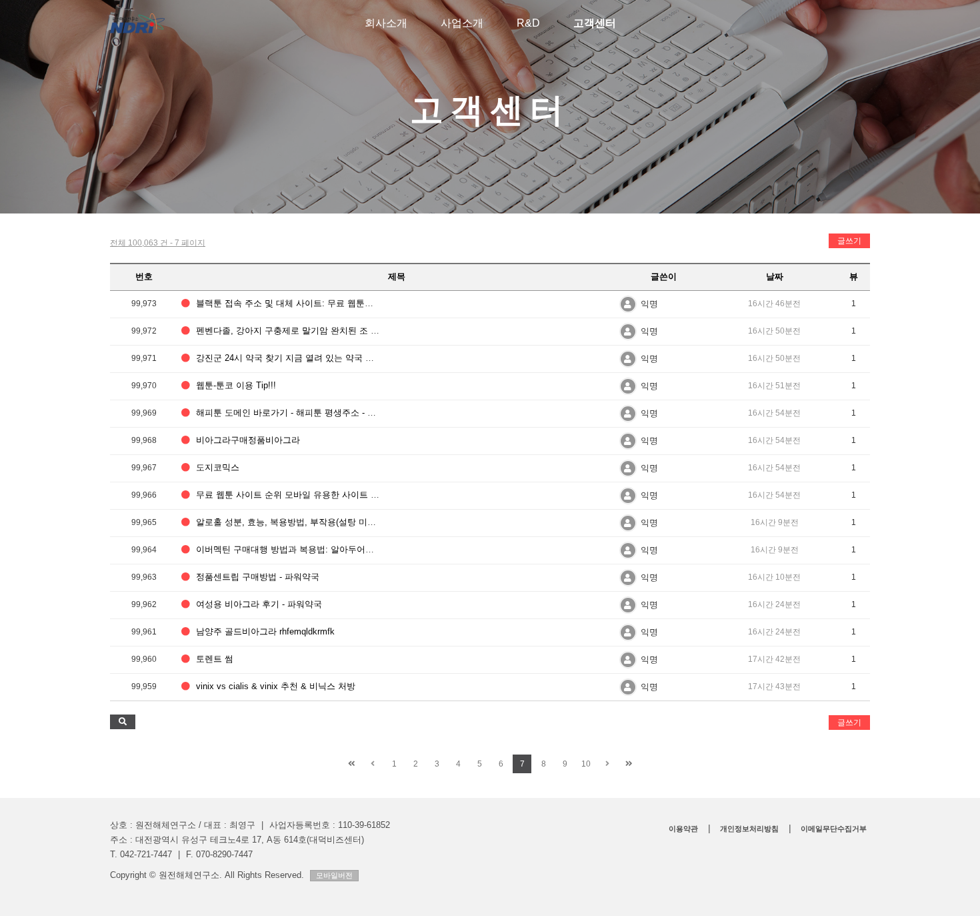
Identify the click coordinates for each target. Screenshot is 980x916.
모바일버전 (334, 875)
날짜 (774, 277)
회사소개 (386, 23)
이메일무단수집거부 (834, 829)
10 (586, 764)
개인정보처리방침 (749, 829)
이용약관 (683, 829)
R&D (528, 23)
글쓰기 (849, 241)
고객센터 (594, 23)
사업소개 (462, 23)
